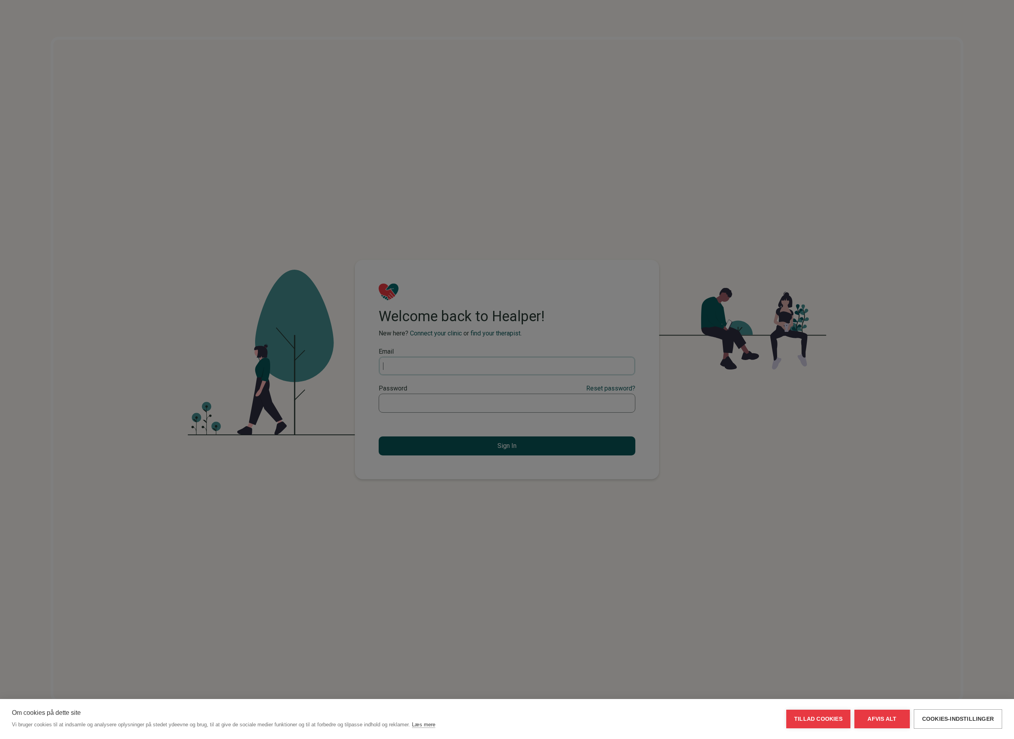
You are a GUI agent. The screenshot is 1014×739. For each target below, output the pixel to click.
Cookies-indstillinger (958, 719)
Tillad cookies (818, 719)
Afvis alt (881, 719)
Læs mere (423, 725)
